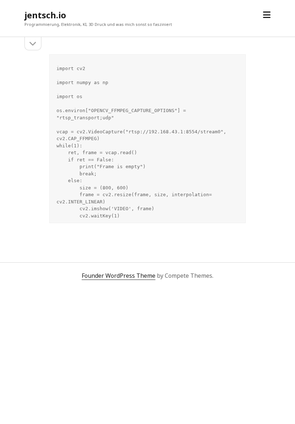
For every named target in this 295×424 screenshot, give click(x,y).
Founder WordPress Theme (118, 276)
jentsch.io (45, 15)
